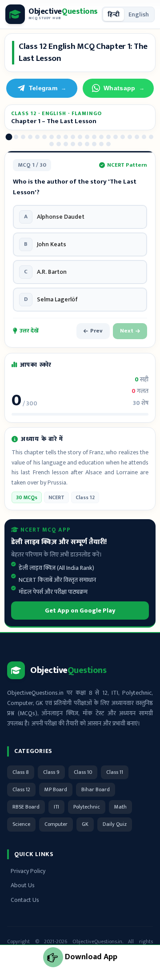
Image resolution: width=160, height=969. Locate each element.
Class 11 (114, 772)
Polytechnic (86, 806)
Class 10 (83, 772)
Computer (56, 824)
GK (85, 824)
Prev (96, 331)
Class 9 (51, 772)
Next (126, 331)
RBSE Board (26, 806)
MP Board (55, 789)
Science (21, 824)
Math (120, 806)
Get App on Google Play (80, 610)
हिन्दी (114, 14)
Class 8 (20, 772)
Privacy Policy (28, 871)
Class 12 (21, 789)
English (138, 14)
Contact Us (25, 900)
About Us (23, 885)
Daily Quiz (115, 824)
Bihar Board (95, 789)
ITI (56, 806)
